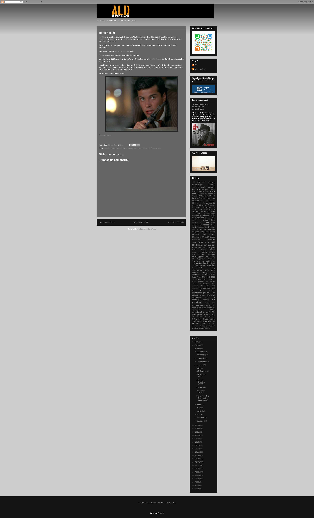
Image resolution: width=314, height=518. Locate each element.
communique (209, 220)
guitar (204, 252)
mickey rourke (208, 273)
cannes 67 (205, 205)
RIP (150, 148)
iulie (199, 368)
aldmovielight (197, 185)
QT (214, 297)
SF (213, 305)
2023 (197, 425)
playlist (202, 290)
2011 (197, 465)
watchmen (203, 326)
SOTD (212, 310)
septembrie (201, 361)
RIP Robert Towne (200, 392)
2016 (197, 449)
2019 (197, 439)
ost (210, 279)
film (113, 148)
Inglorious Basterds (206, 259)
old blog (211, 277)
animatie (195, 187)
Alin (196, 65)
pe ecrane (210, 282)
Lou (204, 268)
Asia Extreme (197, 189)
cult (193, 227)
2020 (197, 435)
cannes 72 (204, 209)
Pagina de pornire (141, 223)
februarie (200, 418)
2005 (197, 485)
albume (211, 182)
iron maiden (207, 261)
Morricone (196, 275)
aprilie (199, 411)
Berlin (194, 194)
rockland (197, 302)
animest (203, 187)
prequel (202, 295)
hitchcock (211, 254)
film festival (197, 245)
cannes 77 (196, 211)
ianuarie (200, 421)
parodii (200, 282)
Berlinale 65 (211, 193)
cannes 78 (205, 211)
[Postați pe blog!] (132, 145)
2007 (197, 479)
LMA (200, 268)
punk (207, 297)
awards (205, 189)
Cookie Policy (170, 502)
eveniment (197, 239)
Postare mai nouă (106, 223)
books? (203, 198)
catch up (200, 213)
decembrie (201, 351)
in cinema (206, 256)
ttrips (213, 321)
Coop (206, 223)
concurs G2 (197, 223)
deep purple (199, 227)
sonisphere (196, 310)
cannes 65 (210, 203)
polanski (212, 290)
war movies (157, 148)
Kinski (213, 263)
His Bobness (198, 254)
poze (213, 293)
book (213, 196)
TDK (213, 312)
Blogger (160, 513)
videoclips (205, 323)
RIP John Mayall (202, 371)
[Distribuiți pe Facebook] (137, 145)
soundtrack (197, 312)
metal (212, 270)
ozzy (194, 282)
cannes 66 (196, 205)
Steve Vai (207, 312)
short (194, 308)
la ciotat (195, 265)
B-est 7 (195, 191)
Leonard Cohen (205, 265)
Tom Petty (198, 319)
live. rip (194, 268)
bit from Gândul (105, 136)
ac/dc (204, 182)
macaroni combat (203, 270)
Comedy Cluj (210, 218)
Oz (214, 279)
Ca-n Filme (211, 198)
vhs (197, 324)
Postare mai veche (176, 223)
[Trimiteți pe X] (134, 145)
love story (211, 268)
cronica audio (197, 225)
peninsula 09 (196, 284)
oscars (205, 279)
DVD (206, 237)
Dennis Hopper (210, 227)
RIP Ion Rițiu (201, 387)
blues (208, 196)
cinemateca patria (207, 216)
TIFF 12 (208, 317)
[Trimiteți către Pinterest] (139, 145)
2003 (197, 489)
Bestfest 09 (196, 196)
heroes (136, 148)
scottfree (195, 305)
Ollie (193, 279)
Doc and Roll (197, 229)
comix (194, 220)
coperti (213, 222)
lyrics (194, 270)
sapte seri (210, 303)
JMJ (204, 263)
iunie (199, 404)
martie (199, 414)
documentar (209, 229)
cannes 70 (210, 207)
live (213, 265)
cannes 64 (200, 203)
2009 (197, 472)
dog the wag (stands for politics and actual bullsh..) (203, 234)
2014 (197, 455)
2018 (197, 442)
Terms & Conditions (157, 502)
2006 (197, 482)
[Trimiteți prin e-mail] (130, 145)
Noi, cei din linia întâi (122, 51)
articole (211, 187)
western (212, 326)
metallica (195, 273)
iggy (200, 257)
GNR (194, 250)
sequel (202, 305)
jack (197, 263)
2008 (197, 475)
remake (206, 300)
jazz (200, 263)
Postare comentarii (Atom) (146, 229)
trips (209, 321)
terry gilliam (197, 315)
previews (211, 295)
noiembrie (201, 355)
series (208, 305)
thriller (206, 314)
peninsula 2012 (210, 286)
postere (206, 292)
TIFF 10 (195, 317)
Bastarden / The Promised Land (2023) (202, 398)
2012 (197, 462)
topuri (206, 319)
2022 (197, 429)
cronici (206, 225)
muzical (205, 275)
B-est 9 (208, 191)
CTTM (213, 225)
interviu (195, 261)
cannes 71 (196, 209)
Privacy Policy (144, 502)
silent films (201, 308)
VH (193, 324)
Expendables (210, 239)
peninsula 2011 (198, 286)
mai (198, 408)
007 (193, 182)
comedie (200, 218)
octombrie (201, 358)
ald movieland (200, 69)
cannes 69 (200, 207)
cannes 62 (204, 201)
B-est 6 (212, 189)
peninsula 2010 (209, 284)
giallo (213, 248)
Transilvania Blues (199, 321)
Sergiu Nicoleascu (154, 59)
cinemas (195, 216)
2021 (197, 432)
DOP (202, 237)
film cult (119, 148)
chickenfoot (211, 213)
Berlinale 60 (202, 194)
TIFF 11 (201, 317)
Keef (208, 263)
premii (195, 295)
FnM (208, 248)
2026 (197, 342)
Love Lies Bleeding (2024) (200, 382)
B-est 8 (201, 191)
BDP (213, 191)
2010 (197, 469)
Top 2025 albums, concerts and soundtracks (200, 106)
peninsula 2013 (197, 288)
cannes (195, 201)
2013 (197, 459)
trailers (212, 319)
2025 (197, 345)
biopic (203, 196)
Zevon (208, 328)
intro (200, 261)
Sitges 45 (211, 308)
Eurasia (212, 237)
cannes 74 (212, 209)
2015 (197, 452)
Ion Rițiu (102, 37)
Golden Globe (207, 250)
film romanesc (128, 148)
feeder (194, 242)
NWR (204, 277)
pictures (206, 288)
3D (198, 182)
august (200, 365)
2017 (197, 445)
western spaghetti (199, 328)
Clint (194, 218)
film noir (207, 245)
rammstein (196, 300)
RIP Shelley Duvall (200, 375)
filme (204, 247)
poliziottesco (143, 148)
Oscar (199, 279)
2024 (197, 348)
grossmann (196, 252)
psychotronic (197, 297)
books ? (108, 148)
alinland (211, 184)
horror (195, 256)
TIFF (213, 315)
